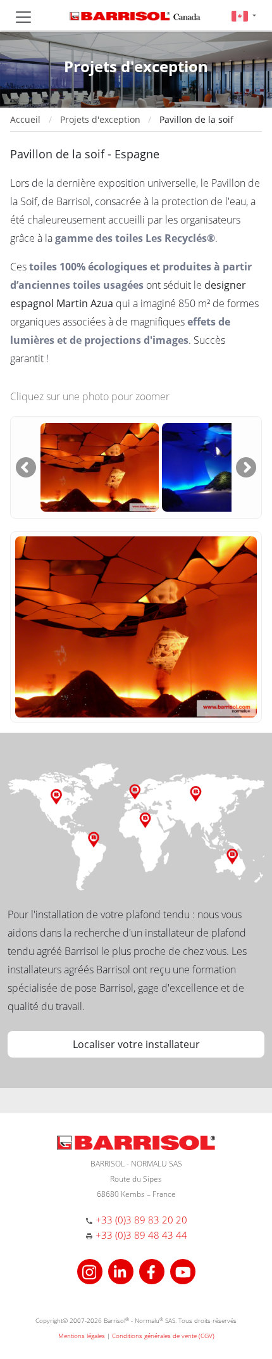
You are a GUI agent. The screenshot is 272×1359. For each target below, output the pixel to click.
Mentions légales (81, 1335)
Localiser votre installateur (136, 1044)
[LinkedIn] (122, 1270)
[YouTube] (183, 1270)
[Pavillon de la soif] (99, 466)
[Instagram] (91, 1270)
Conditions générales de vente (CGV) (163, 1335)
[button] (244, 15)
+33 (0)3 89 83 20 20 (141, 1219)
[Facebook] (153, 1270)
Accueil (25, 119)
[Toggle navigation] (23, 17)
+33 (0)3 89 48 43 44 (141, 1235)
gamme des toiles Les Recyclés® (135, 238)
